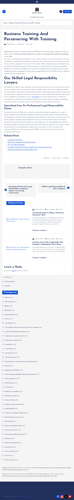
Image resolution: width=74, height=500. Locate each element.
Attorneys (8, 297)
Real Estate (8, 438)
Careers (7, 318)
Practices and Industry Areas (13, 425)
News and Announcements (13, 417)
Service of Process (10, 451)
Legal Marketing (10, 408)
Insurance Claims (10, 400)
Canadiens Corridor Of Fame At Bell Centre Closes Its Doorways (30, 147)
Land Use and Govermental (13, 404)
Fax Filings (8, 387)
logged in (14, 270)
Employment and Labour (12, 370)
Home (5, 23)
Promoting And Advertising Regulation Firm (23, 149)
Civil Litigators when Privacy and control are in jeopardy (22, 327)
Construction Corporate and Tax (14, 336)
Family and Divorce (10, 378)
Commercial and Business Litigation (16, 331)
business (47, 158)
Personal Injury (9, 421)
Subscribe (67, 11)
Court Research (9, 353)
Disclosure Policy (10, 281)
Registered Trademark (11, 442)
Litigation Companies (15, 140)
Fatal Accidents (9, 383)
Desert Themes (25, 496)
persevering (56, 158)
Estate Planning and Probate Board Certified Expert (21, 374)
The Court (8, 455)
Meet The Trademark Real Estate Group (21, 142)
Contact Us (8, 277)
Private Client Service (11, 430)
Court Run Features (11, 357)
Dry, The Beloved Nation (16, 144)
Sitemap (7, 285)
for (56, 69)
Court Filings (9, 348)
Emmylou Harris (10, 44)
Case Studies (9, 323)
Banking (7, 306)
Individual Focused (10, 395)
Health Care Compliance (12, 391)
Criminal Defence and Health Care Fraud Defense (20, 361)
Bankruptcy (8, 310)
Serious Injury (9, 447)
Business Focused (10, 314)
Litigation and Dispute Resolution (15, 413)
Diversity (7, 365)
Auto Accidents (9, 301)
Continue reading (39, 230)
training (66, 158)
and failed (35, 97)
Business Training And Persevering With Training (24, 23)
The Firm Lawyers (10, 459)
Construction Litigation (12, 340)
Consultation (20, 44)
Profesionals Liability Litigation (14, 434)
